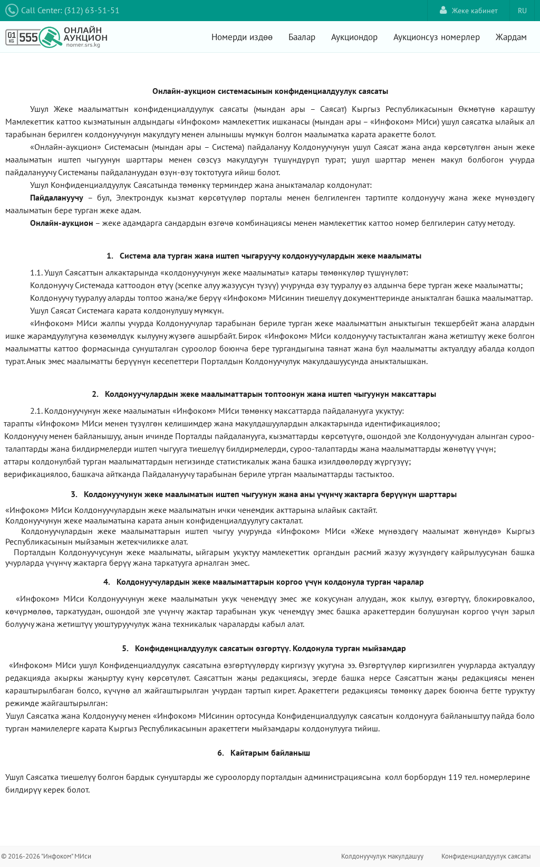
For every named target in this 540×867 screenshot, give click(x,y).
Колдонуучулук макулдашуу (382, 856)
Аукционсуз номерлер (436, 37)
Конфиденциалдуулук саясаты (486, 856)
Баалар (301, 37)
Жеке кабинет (475, 10)
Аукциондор (354, 37)
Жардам (511, 37)
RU (522, 10)
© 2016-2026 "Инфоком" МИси (46, 856)
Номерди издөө (242, 37)
